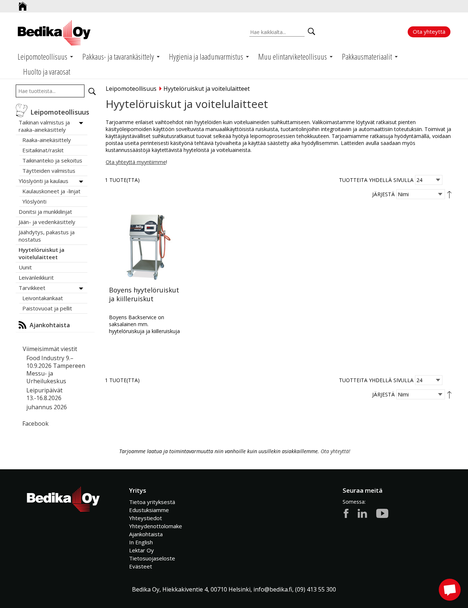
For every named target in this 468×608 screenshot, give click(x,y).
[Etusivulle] (23, 3)
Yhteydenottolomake (155, 526)
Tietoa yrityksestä (152, 502)
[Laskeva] (449, 194)
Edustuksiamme (149, 510)
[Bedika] (54, 33)
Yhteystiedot (145, 518)
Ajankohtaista (146, 534)
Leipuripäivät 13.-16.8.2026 (44, 394)
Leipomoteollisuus (131, 89)
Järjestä (383, 194)
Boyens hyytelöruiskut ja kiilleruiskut (144, 294)
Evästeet (140, 566)
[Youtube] (382, 512)
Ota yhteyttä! (335, 451)
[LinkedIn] (362, 512)
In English (141, 542)
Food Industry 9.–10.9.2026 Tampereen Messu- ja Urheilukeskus (55, 369)
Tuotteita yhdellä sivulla (376, 179)
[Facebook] (346, 512)
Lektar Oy (141, 550)
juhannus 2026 (46, 407)
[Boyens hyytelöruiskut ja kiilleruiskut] (145, 245)
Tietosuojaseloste (152, 558)
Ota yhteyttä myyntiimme (136, 161)
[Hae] (92, 91)
